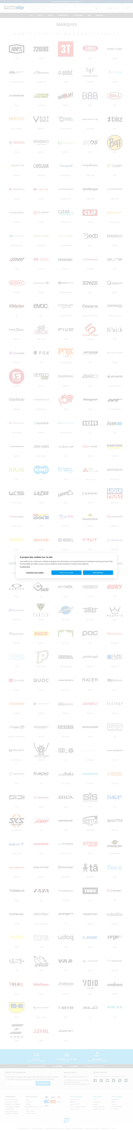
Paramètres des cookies (35, 573)
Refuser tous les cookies (66, 572)
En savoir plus (25, 567)
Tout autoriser (98, 573)
